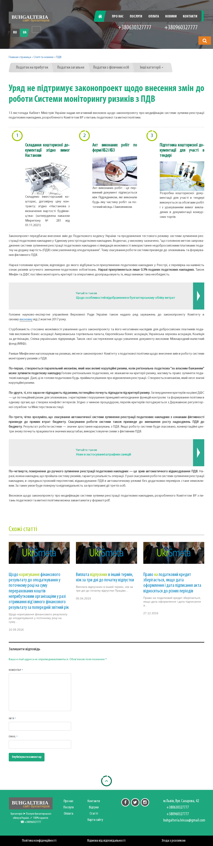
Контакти (190, 16)
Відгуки (94, 807)
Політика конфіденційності (39, 841)
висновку (26, 319)
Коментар (16, 670)
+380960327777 (181, 28)
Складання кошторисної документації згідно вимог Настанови (47, 150)
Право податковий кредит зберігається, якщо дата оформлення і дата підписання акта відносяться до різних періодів (172, 583)
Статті (94, 814)
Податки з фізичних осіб (111, 67)
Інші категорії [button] (150, 67)
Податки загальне (70, 67)
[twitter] (135, 802)
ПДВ (59, 57)
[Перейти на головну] (30, 17)
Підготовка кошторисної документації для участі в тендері (182, 150)
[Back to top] (106, 781)
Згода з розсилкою (174, 841)
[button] (204, 40)
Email (13, 736)
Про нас (118, 16)
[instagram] (145, 802)
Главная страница (20, 57)
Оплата (153, 16)
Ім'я (12, 718)
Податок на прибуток (32, 67)
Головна (102, 16)
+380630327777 (134, 28)
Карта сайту (95, 820)
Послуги (136, 16)
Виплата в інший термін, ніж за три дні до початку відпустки (105, 577)
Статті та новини (43, 57)
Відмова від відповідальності (106, 841)
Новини (171, 16)
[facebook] (125, 802)
